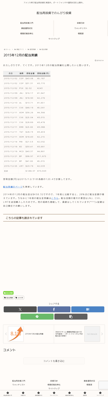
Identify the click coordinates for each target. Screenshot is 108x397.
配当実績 (9, 293)
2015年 (20, 298)
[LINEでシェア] (37, 317)
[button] (70, 317)
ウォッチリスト (18, 384)
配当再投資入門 (18, 381)
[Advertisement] (54, 256)
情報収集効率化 (54, 384)
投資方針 (54, 381)
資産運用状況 (89, 381)
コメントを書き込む (54, 361)
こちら (55, 198)
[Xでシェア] (20, 309)
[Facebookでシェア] (54, 309)
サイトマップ (54, 388)
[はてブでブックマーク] (87, 309)
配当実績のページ (13, 186)
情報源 (89, 384)
